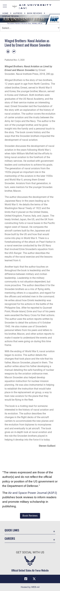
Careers (10, 538)
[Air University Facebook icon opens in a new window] (26, 579)
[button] (5, 6)
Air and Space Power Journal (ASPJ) (32, 492)
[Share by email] (14, 51)
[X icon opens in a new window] (34, 579)
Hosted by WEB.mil (30, 587)
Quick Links (12, 530)
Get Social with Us (30, 552)
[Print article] (8, 51)
